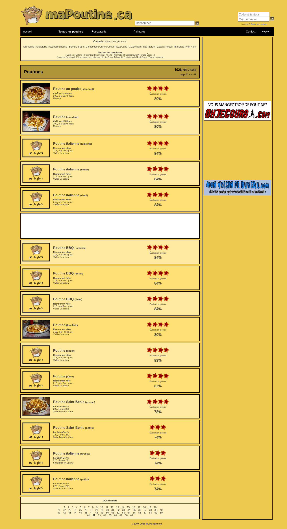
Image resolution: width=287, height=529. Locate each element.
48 (96, 512)
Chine (102, 46)
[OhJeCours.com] (237, 119)
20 (155, 507)
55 (134, 512)
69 (131, 515)
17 (139, 507)
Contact (250, 31)
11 (107, 507)
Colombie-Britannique (94, 55)
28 (96, 510)
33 (123, 510)
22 (64, 510)
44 (75, 512)
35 (134, 510)
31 (112, 510)
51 (112, 512)
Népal (168, 46)
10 (101, 507)
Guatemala (135, 46)
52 (118, 512)
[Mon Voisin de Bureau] (237, 194)
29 (102, 510)
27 (91, 510)
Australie (54, 46)
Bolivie (63, 46)
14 (123, 507)
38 (150, 510)
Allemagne (28, 46)
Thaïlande (179, 46)
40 (161, 510)
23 (69, 510)
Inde (145, 46)
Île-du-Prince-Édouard (112, 57)
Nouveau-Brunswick (66, 57)
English (266, 31)
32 (118, 510)
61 (88, 515)
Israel (152, 46)
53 (123, 512)
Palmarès (139, 31)
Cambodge (92, 46)
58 (150, 512)
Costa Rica (113, 46)
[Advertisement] (110, 226)
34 (129, 510)
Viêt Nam (191, 46)
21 (59, 510)
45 (80, 512)
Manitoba (118, 55)
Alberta (109, 55)
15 (128, 507)
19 (149, 507)
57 (145, 512)
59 (155, 512)
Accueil (27, 31)
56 (139, 512)
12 (112, 507)
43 (69, 512)
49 (102, 512)
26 (86, 510)
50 (107, 512)
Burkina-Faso (76, 46)
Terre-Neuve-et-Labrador (88, 57)
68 (126, 515)
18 (144, 507)
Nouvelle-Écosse (146, 55)
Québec (70, 55)
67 (121, 515)
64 (104, 515)
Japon (160, 46)
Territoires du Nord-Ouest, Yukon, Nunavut (143, 57)
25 (80, 510)
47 (91, 512)
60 (161, 512)
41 (59, 512)
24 (75, 510)
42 (64, 512)
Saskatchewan (131, 55)
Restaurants (98, 31)
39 (155, 510)
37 (145, 510)
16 (133, 507)
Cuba (124, 46)
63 (99, 515)
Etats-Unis (110, 41)
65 (110, 515)
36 (139, 510)
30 (107, 510)
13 (117, 507)
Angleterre (41, 46)
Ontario (79, 55)
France (122, 41)
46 (86, 512)
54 (129, 512)
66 (115, 515)
